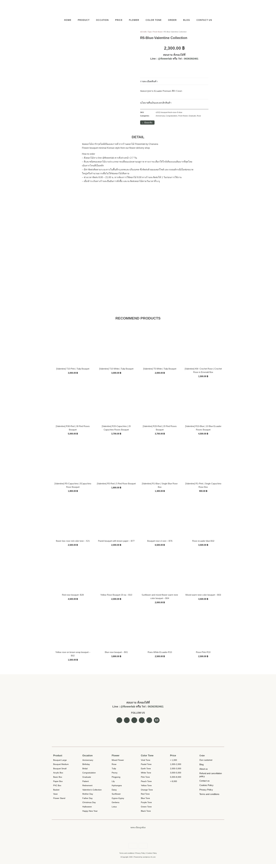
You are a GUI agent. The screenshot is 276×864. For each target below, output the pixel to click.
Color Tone (154, 20)
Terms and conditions (126, 853)
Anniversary (160, 116)
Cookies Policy (151, 853)
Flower (134, 20)
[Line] (221, 8)
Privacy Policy (140, 853)
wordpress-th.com (149, 857)
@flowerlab (165, 58)
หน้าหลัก (143, 32)
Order (172, 20)
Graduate (192, 116)
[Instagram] (215, 8)
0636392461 (191, 58)
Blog (186, 20)
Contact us (204, 20)
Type (150, 32)
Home (67, 20)
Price (118, 20)
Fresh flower (158, 32)
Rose (199, 116)
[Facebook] (209, 8)
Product (84, 20)
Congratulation (171, 116)
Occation (102, 20)
